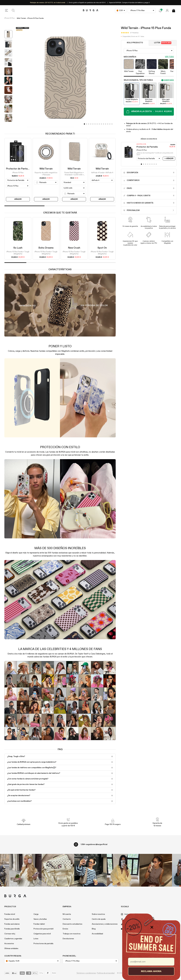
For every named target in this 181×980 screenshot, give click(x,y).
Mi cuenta (67, 914)
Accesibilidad (97, 934)
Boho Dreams (46, 248)
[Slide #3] (90, 124)
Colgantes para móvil (42, 934)
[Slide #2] (88, 124)
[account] (167, 10)
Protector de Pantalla (18, 169)
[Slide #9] (103, 124)
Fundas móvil (9, 914)
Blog (94, 929)
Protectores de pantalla (43, 944)
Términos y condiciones (86, 973)
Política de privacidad (105, 973)
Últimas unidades (11, 948)
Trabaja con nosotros (71, 934)
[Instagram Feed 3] (155, 870)
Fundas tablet (39, 924)
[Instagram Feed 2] (123, 870)
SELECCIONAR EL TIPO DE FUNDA (138, 80)
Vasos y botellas (40, 919)
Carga (36, 914)
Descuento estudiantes (72, 924)
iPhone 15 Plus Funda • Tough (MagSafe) (17, 253)
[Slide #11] (107, 124)
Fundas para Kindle (12, 929)
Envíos (65, 929)
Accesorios (9, 944)
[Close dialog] (151, 927)
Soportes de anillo (11, 919)
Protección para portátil (43, 929)
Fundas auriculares (12, 924)
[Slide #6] (97, 124)
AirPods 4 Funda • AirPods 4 (102, 173)
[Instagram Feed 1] (90, 870)
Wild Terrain (46, 169)
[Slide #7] (99, 124)
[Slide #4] (92, 124)
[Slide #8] (101, 124)
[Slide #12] (109, 124)
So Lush (17, 248)
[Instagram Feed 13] (25, 870)
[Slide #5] (95, 124)
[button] (129, 32)
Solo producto (135, 43)
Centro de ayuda (98, 919)
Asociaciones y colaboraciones (105, 924)
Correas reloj (9, 934)
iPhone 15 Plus (9, 18)
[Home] (90, 10)
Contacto (67, 919)
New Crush (74, 248)
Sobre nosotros (98, 914)
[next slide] (8, 125)
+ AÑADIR (169, 158)
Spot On (102, 248)
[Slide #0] (84, 124)
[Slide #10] (105, 124)
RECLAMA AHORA (151, 971)
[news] (160, 10)
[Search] (13, 10)
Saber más (169, 80)
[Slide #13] (111, 124)
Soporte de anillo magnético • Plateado (46, 174)
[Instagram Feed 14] (58, 870)
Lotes (162, 43)
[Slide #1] (86, 124)
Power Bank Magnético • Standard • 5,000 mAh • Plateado (74, 174)
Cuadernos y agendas (13, 939)
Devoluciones (68, 939)
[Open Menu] (6, 10)
